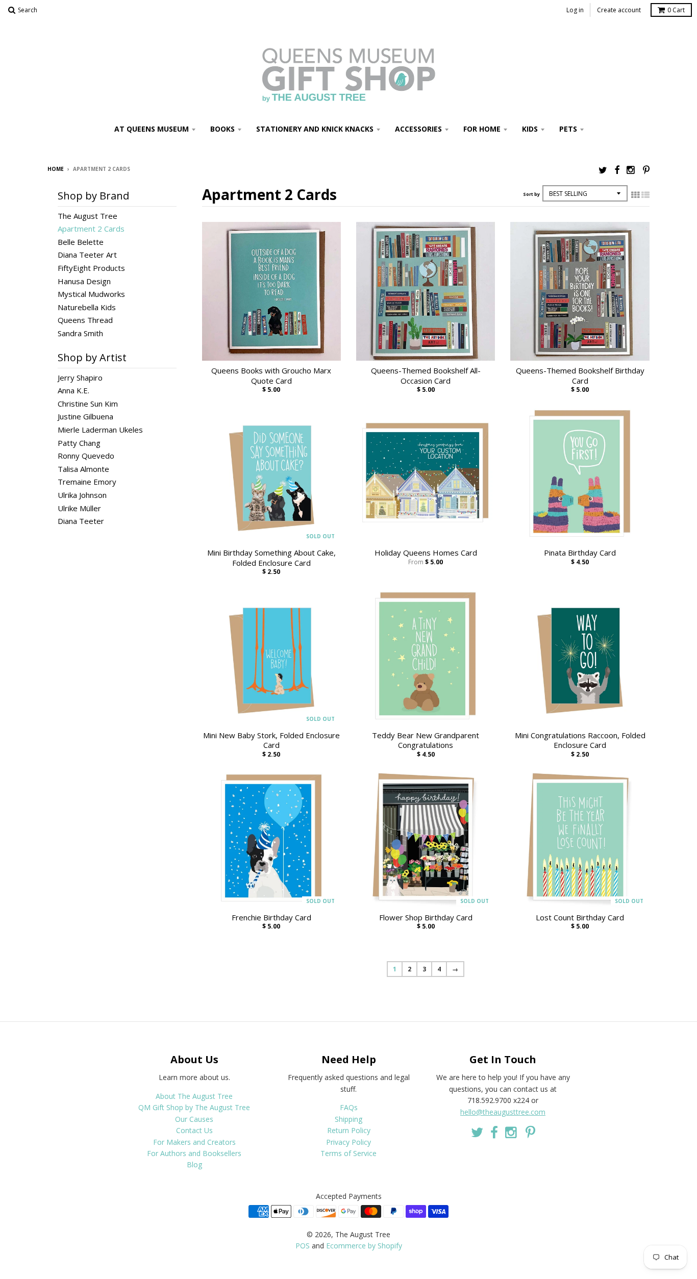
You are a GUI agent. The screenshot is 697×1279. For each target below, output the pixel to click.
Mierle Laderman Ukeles (100, 429)
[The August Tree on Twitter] (603, 169)
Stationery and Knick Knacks (315, 129)
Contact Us (194, 1130)
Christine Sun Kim (88, 403)
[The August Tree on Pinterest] (646, 169)
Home (55, 168)
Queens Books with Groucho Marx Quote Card (271, 376)
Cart (676, 10)
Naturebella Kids (87, 307)
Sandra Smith (80, 333)
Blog (194, 1164)
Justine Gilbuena (85, 416)
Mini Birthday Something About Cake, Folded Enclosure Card (271, 558)
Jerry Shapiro (80, 377)
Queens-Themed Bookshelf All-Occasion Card (426, 376)
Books (222, 129)
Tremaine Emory (87, 482)
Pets (568, 129)
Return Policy (348, 1130)
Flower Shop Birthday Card (425, 917)
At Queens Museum (151, 129)
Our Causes (194, 1119)
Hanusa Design (84, 281)
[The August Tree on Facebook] (616, 169)
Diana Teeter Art (87, 254)
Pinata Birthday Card (580, 553)
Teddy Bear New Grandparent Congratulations (425, 740)
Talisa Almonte (83, 469)
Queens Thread (85, 320)
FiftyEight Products (91, 268)
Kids (530, 129)
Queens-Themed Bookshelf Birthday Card (580, 376)
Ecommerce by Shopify (364, 1245)
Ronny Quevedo (86, 455)
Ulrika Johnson (82, 495)
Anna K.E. (73, 390)
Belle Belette (81, 242)
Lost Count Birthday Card (580, 917)
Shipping (348, 1119)
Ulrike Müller (79, 508)
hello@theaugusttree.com (502, 1112)
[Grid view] (635, 195)
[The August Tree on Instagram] (631, 169)
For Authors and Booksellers (194, 1153)
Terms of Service (348, 1153)
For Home (482, 129)
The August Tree (87, 216)
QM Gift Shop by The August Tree (194, 1107)
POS (302, 1245)
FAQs (349, 1107)
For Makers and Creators (194, 1142)
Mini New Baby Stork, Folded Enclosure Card (271, 740)
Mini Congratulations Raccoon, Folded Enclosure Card (580, 740)
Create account (619, 10)
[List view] (645, 195)
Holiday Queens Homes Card (426, 553)
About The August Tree (194, 1096)
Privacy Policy (348, 1142)
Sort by (531, 194)
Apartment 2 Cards (91, 228)
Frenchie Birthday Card (271, 917)
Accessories (418, 129)
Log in (575, 10)
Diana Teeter (81, 521)
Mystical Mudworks (91, 294)
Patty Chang (79, 443)
